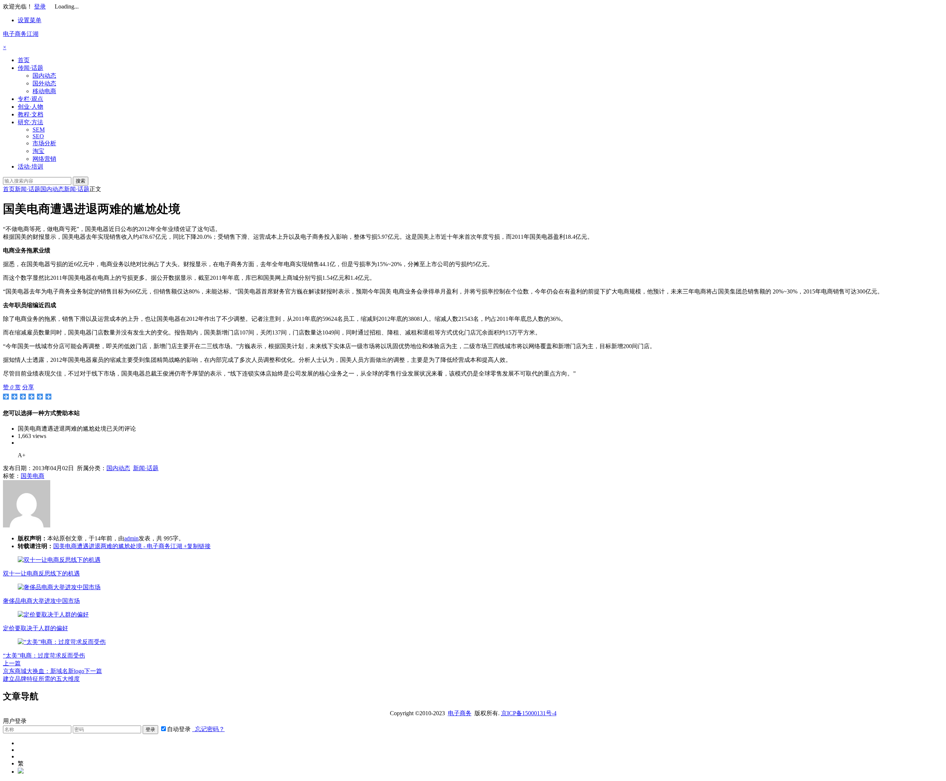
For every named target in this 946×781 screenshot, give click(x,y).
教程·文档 (30, 114)
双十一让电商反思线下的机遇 (41, 573)
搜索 (80, 181)
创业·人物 (30, 106)
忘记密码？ (208, 729)
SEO (38, 136)
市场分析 (44, 143)
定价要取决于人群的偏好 (35, 628)
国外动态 (44, 83)
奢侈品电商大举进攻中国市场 (41, 601)
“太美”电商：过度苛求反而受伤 (44, 655)
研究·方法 (30, 122)
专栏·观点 (30, 99)
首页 (24, 60)
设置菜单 (29, 20)
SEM (39, 129)
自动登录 (179, 729)
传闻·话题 (30, 68)
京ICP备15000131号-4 (529, 713)
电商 (38, 476)
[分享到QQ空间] (14, 397)
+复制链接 (196, 546)
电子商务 (460, 713)
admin (131, 538)
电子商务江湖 (20, 34)
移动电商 (44, 91)
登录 (40, 6)
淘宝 (38, 151)
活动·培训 (30, 166)
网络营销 (44, 159)
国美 (27, 476)
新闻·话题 (27, 189)
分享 (28, 387)
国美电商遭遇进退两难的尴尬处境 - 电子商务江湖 (117, 546)
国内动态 (44, 75)
